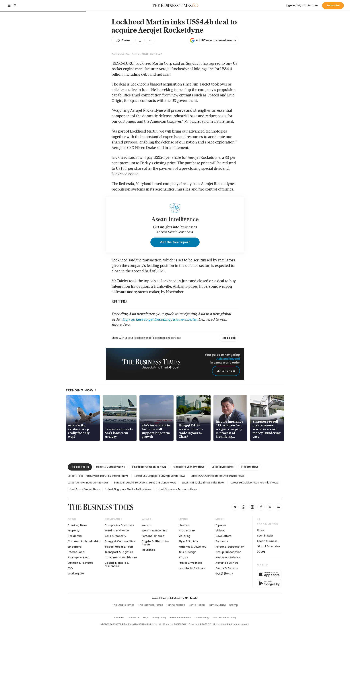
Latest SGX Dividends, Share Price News (254, 482)
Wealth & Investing (154, 530)
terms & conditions (180, 617)
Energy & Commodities (120, 541)
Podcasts (221, 541)
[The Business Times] (172, 5)
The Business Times (150, 605)
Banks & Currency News (110, 466)
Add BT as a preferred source (216, 40)
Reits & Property (115, 536)
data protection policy (224, 617)
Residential (75, 536)
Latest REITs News (223, 466)
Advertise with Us (226, 563)
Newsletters (223, 536)
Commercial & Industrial (84, 541)
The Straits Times (123, 605)
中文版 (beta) (224, 573)
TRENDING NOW (79, 390)
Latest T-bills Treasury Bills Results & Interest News (98, 476)
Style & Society (188, 541)
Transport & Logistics (119, 552)
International (76, 552)
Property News (249, 466)
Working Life (76, 573)
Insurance (148, 550)
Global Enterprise (268, 546)
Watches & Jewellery (192, 547)
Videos (220, 530)
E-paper (220, 525)
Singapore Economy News (188, 466)
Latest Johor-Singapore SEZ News (88, 482)
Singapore (74, 547)
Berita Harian (197, 605)
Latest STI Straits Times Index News (203, 482)
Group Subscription (228, 552)
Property (73, 530)
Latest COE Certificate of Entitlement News (217, 476)
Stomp (233, 605)
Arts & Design (187, 552)
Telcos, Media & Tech (119, 547)
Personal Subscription (229, 547)
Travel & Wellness (190, 563)
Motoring (184, 536)
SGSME (261, 552)
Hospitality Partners (191, 568)
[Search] (15, 5)
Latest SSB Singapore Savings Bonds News (160, 476)
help (145, 617)
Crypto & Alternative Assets (155, 542)
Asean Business (267, 541)
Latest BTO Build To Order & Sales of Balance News (145, 482)
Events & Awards (226, 568)
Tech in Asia (265, 535)
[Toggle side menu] (9, 5)
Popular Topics (80, 466)
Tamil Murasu (217, 605)
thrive (260, 530)
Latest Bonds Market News (84, 489)
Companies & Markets (119, 525)
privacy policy (159, 617)
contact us (133, 617)
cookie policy (202, 617)
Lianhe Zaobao (176, 605)
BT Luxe (183, 557)
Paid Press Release (227, 557)
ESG (70, 568)
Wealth (146, 525)
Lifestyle (183, 525)
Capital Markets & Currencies (117, 564)
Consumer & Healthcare (121, 557)
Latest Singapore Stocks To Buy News (128, 489)
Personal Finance (153, 536)
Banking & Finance (117, 530)
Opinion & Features (80, 563)
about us (119, 617)
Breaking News (77, 525)
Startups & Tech (78, 557)
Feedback (229, 338)
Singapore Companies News (149, 466)
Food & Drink (186, 530)
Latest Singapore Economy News (177, 489)
